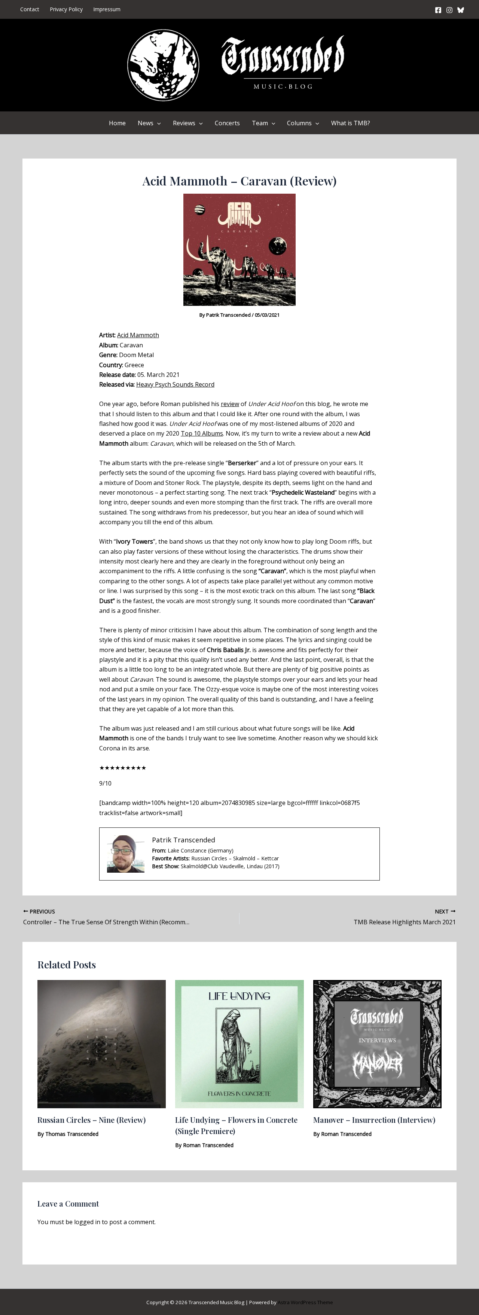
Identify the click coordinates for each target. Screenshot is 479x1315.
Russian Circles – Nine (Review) (91, 1120)
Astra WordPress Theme (305, 1302)
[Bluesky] (460, 10)
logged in (87, 1222)
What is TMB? (350, 123)
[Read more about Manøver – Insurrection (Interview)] (377, 1043)
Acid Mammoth (138, 335)
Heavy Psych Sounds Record (175, 384)
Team (260, 123)
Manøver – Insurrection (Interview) (374, 1120)
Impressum (106, 9)
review (230, 404)
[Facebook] (438, 10)
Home (117, 123)
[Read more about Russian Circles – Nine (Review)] (101, 1043)
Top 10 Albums (202, 433)
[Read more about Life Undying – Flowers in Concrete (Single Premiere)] (239, 1043)
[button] (157, 123)
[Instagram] (449, 10)
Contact (29, 9)
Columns (299, 123)
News (145, 123)
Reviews (184, 123)
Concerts (227, 123)
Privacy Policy (66, 9)
